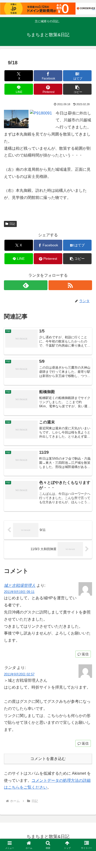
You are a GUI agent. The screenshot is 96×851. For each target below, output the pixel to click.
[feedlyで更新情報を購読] (26, 285)
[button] (77, 89)
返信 (85, 654)
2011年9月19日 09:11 (19, 592)
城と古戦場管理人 (19, 585)
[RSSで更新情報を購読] (70, 285)
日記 (12, 224)
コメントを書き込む (48, 759)
